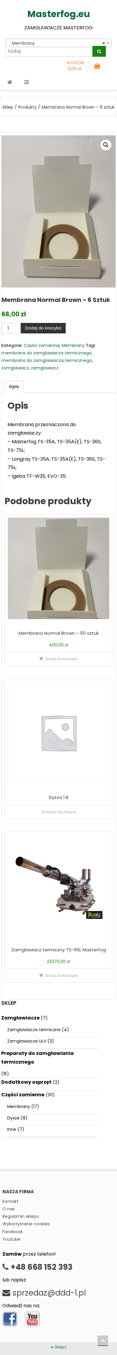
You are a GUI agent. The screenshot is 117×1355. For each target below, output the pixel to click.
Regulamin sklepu (20, 1216)
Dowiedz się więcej (58, 812)
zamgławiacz (44, 368)
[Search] (99, 51)
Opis (14, 387)
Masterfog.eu (58, 14)
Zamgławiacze (20, 1017)
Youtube (11, 1239)
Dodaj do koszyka (43, 328)
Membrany (73, 345)
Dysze (13, 1118)
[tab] (13, 387)
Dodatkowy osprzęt (26, 1082)
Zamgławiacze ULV (26, 1041)
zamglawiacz (15, 368)
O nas (8, 1209)
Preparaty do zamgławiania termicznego (37, 1057)
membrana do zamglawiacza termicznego (47, 353)
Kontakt (10, 1201)
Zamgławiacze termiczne (34, 1030)
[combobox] (58, 43)
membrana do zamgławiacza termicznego (47, 360)
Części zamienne (42, 345)
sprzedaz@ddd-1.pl (48, 1292)
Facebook (12, 1232)
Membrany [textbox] (56, 43)
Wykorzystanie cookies (26, 1224)
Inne (11, 1129)
